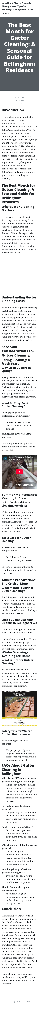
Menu (5, 14)
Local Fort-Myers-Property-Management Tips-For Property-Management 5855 (17, 6)
